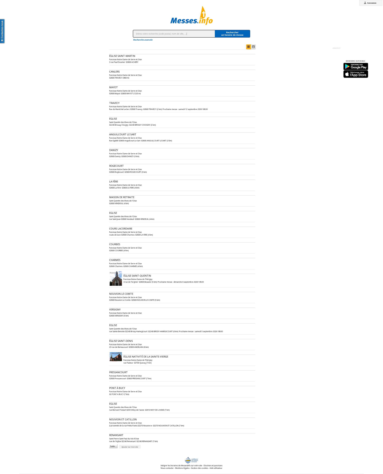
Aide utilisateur (216, 468)
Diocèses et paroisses (213, 465)
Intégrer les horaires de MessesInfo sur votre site (181, 465)
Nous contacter (167, 468)
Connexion (371, 3)
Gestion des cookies (199, 468)
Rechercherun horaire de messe (232, 33)
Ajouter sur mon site (130, 447)
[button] (248, 46)
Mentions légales (182, 468)
